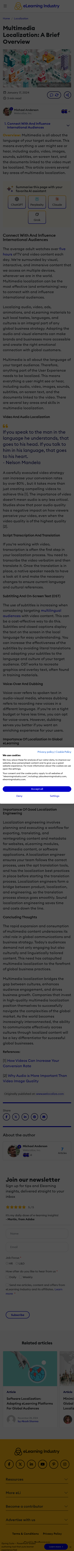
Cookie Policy (63, 751)
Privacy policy (46, 751)
